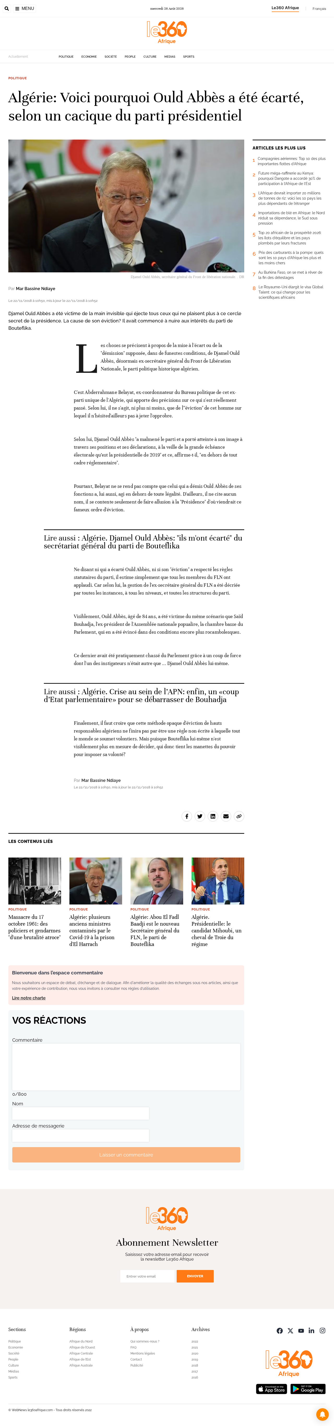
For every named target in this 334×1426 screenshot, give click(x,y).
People (130, 56)
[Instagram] (322, 1330)
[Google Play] (308, 1388)
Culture (150, 56)
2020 (195, 1353)
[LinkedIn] (312, 1330)
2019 (195, 1359)
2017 (195, 1371)
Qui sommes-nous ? (144, 1341)
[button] (322, 1414)
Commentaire (27, 1040)
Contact (136, 1359)
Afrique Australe (81, 1365)
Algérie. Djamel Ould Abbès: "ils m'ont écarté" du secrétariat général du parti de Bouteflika (143, 542)
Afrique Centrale (81, 1353)
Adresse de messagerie (38, 1126)
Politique (66, 56)
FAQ (133, 1347)
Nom (17, 1103)
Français (319, 9)
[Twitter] (290, 1330)
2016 (195, 1377)
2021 (195, 1347)
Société (111, 56)
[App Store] (271, 1388)
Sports (188, 56)
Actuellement (18, 56)
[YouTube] (301, 1330)
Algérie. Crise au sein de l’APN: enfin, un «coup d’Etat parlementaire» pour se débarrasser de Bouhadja (141, 695)
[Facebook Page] (280, 1330)
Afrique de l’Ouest (82, 1347)
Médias (169, 56)
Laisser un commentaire (126, 1155)
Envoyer (195, 1276)
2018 (195, 1365)
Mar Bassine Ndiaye (35, 288)
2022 (195, 1341)
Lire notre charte (29, 998)
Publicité (136, 1365)
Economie (89, 56)
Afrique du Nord (81, 1341)
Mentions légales (142, 1353)
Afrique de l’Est (80, 1359)
